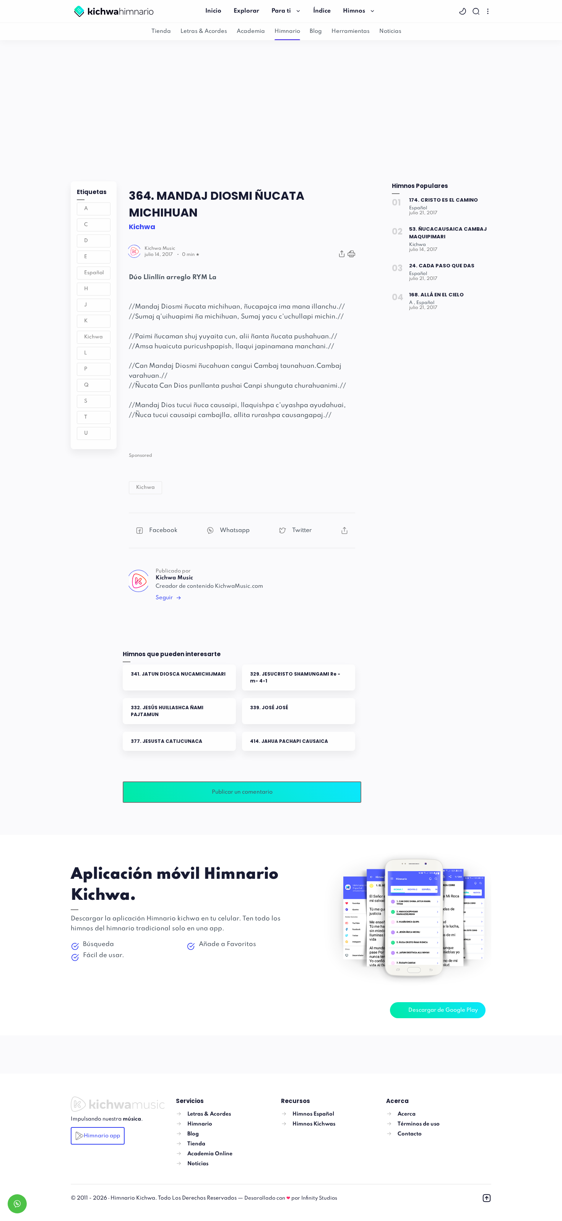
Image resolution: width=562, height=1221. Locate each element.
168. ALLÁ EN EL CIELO (436, 294)
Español (94, 272)
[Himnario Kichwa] (114, 11)
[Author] (160, 248)
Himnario (287, 31)
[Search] (477, 11)
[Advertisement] (281, 108)
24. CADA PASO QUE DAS (441, 265)
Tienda (161, 31)
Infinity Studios (319, 1198)
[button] (463, 11)
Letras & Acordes (203, 31)
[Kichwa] (417, 245)
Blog (316, 31)
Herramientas (350, 31)
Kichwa (93, 337)
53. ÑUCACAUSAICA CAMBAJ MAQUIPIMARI (448, 232)
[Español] (418, 208)
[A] (412, 303)
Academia (251, 31)
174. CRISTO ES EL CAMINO (443, 200)
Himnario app (102, 1136)
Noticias (390, 31)
